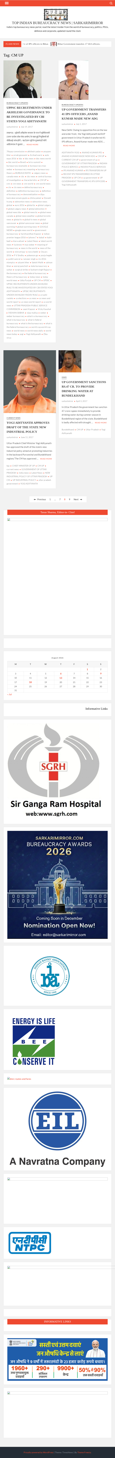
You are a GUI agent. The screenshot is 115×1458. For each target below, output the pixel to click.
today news (35, 277)
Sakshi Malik (37, 262)
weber (43, 312)
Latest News (32, 241)
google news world (23, 230)
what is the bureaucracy (32, 323)
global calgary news (17, 208)
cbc (22, 176)
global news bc (31, 212)
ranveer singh (29, 259)
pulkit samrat (14, 259)
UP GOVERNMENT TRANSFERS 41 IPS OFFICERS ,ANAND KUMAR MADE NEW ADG (84, 114)
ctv (9, 187)
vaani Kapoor (29, 309)
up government (90, 177)
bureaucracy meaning (25, 169)
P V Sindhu (19, 255)
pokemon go (32, 255)
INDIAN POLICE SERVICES (93, 166)
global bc (31, 205)
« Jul (9, 694)
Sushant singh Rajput (40, 269)
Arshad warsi (36, 155)
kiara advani (18, 241)
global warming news (27, 226)
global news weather (25, 216)
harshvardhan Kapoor (31, 233)
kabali (41, 237)
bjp (8, 465)
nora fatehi (33, 251)
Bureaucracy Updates (17, 103)
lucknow (18, 244)
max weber (29, 244)
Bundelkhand (68, 429)
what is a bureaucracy (37, 316)
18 (30, 682)
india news (24, 472)
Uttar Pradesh (92, 429)
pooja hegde (46, 255)
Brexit (23, 162)
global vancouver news (29, 223)
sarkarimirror (12, 127)
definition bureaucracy (28, 191)
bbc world (13, 162)
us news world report (31, 302)
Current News (13, 418)
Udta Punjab (25, 280)
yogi (22, 334)
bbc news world (43, 158)
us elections (21, 298)
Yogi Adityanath (33, 334)
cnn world (28, 183)
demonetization (30, 194)
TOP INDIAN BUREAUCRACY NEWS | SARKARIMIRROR (57, 23)
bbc (20, 158)
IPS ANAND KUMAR (73, 170)
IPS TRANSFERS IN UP (96, 170)
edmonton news (22, 201)
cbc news (31, 176)
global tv (18, 219)
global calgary (44, 205)
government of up (89, 159)
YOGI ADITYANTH (29, 483)
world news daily (35, 330)
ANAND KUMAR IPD (92, 152)
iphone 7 (32, 237)
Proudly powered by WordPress (38, 1452)
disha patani (35, 198)
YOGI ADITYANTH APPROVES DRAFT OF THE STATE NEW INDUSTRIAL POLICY (28, 427)
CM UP (43, 180)
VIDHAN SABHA (16, 312)
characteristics (30, 180)
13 (60, 678)
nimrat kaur (20, 251)
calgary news (40, 173)
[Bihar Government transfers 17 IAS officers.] (54, 43)
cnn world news (43, 183)
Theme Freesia (84, 1452)
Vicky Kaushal (44, 309)
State (64, 377)
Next (76, 499)
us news (33, 298)
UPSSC (46, 280)
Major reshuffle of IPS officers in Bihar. (29, 44)
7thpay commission (16, 151)
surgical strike (21, 269)
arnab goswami (20, 155)
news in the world (29, 248)
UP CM (37, 280)
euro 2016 (19, 205)
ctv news (18, 187)
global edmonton (37, 208)
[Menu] (6, 3)
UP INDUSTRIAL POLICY (24, 480)
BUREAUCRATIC (23, 173)
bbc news (29, 158)
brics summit (34, 162)
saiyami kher (23, 262)
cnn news (17, 183)
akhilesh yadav (34, 151)
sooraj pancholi (21, 266)
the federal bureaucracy (35, 273)
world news (19, 330)
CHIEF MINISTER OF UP (23, 465)
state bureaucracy (39, 266)
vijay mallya (32, 312)
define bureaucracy (33, 187)
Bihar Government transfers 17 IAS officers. (79, 44)
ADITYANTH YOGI (70, 152)
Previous (41, 499)
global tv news (31, 219)
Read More (32, 144)
